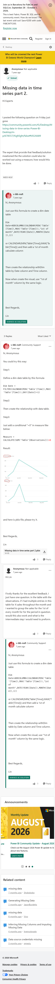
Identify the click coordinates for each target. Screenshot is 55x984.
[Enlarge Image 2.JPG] (27, 480)
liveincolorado (30, 931)
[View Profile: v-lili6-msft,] (9, 196)
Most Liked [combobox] (44, 336)
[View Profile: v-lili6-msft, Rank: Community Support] (6, 346)
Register (39, 38)
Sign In (48, 38)
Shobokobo (29, 892)
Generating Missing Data (21, 900)
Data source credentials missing (25, 939)
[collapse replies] (27, 342)
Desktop (9, 47)
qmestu (27, 943)
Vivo (26, 916)
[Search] (31, 39)
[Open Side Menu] (4, 38)
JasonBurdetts (30, 904)
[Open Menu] (50, 47)
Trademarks (7, 970)
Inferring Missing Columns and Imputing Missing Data (29, 926)
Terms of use (45, 964)
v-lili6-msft (18, 194)
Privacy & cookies (28, 964)
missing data (15, 888)
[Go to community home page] (18, 39)
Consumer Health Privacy (14, 979)
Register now (10, 28)
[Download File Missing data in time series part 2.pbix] (44, 552)
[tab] (26, 866)
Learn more (10, 855)
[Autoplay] (22, 866)
